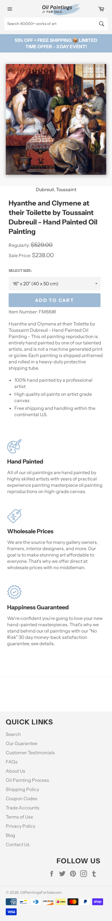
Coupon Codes (21, 798)
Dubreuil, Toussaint (56, 189)
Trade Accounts (22, 808)
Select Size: (20, 270)
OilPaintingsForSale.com (40, 892)
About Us (15, 771)
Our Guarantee (21, 743)
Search (13, 734)
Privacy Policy (20, 826)
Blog (10, 835)
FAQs (12, 762)
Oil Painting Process (27, 780)
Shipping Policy (22, 789)
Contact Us (18, 844)
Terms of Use (19, 817)
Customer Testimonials (30, 752)
